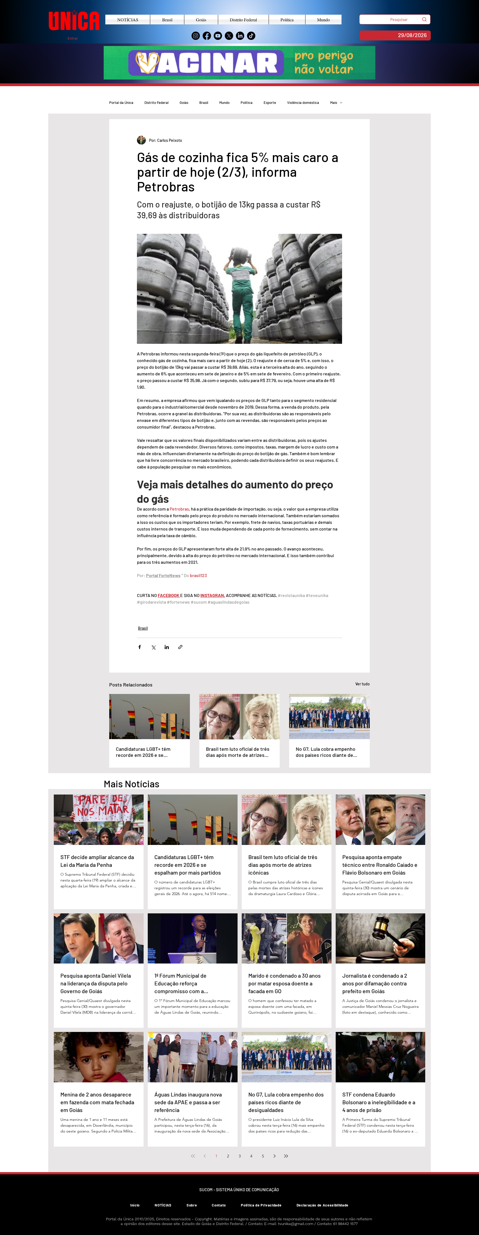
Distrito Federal (156, 102)
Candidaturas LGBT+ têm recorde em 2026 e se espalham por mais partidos (146, 752)
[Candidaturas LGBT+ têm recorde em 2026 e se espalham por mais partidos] (149, 716)
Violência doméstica (303, 102)
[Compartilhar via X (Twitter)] (153, 647)
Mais (333, 102)
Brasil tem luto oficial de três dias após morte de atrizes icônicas (237, 752)
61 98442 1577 (345, 1223)
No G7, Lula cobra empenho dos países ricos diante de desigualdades (325, 752)
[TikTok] (251, 36)
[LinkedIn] (240, 36)
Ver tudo (362, 683)
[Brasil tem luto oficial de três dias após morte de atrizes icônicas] (239, 716)
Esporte (270, 102)
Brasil (203, 102)
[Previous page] (205, 1156)
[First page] (193, 1156)
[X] (229, 36)
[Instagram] (196, 36)
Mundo (224, 102)
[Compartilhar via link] (180, 647)
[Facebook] (207, 36)
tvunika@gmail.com (295, 1223)
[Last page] (286, 1156)
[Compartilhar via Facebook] (139, 647)
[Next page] (274, 1156)
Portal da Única (121, 102)
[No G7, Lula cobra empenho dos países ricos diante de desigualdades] (329, 716)
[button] (394, 19)
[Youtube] (218, 36)
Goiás (184, 102)
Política (247, 102)
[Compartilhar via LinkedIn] (166, 647)
